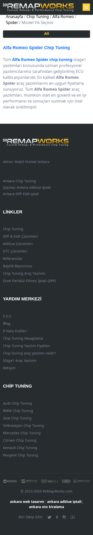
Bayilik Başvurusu (17, 266)
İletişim (9, 368)
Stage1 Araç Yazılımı (19, 360)
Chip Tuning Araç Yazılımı (24, 273)
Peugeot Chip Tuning (20, 455)
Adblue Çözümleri (18, 243)
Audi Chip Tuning (17, 403)
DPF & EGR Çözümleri (20, 236)
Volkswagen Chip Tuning (23, 425)
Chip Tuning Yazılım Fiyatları (26, 345)
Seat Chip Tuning (17, 418)
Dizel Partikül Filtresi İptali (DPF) (29, 280)
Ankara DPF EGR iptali (21, 193)
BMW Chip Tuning (18, 410)
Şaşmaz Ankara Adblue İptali (27, 187)
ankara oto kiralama (46, 506)
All (46, 33)
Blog (6, 323)
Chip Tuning (36, 47)
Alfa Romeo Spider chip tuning (42, 59)
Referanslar (12, 258)
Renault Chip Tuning (20, 447)
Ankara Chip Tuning (19, 181)
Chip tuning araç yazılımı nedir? (29, 353)
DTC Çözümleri (15, 251)
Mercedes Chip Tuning (22, 433)
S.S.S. (7, 316)
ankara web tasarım (27, 501)
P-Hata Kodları (15, 331)
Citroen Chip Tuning (19, 440)
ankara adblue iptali (64, 501)
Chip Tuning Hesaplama (23, 338)
